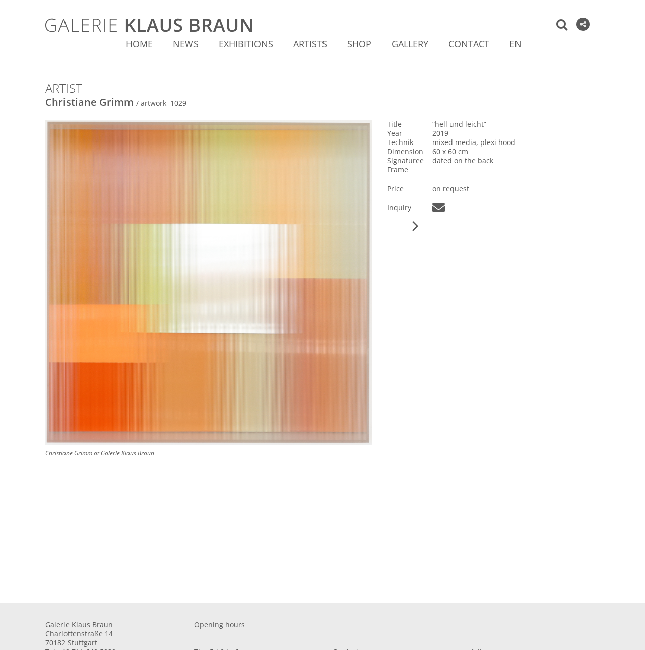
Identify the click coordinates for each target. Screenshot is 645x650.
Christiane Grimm (89, 102)
